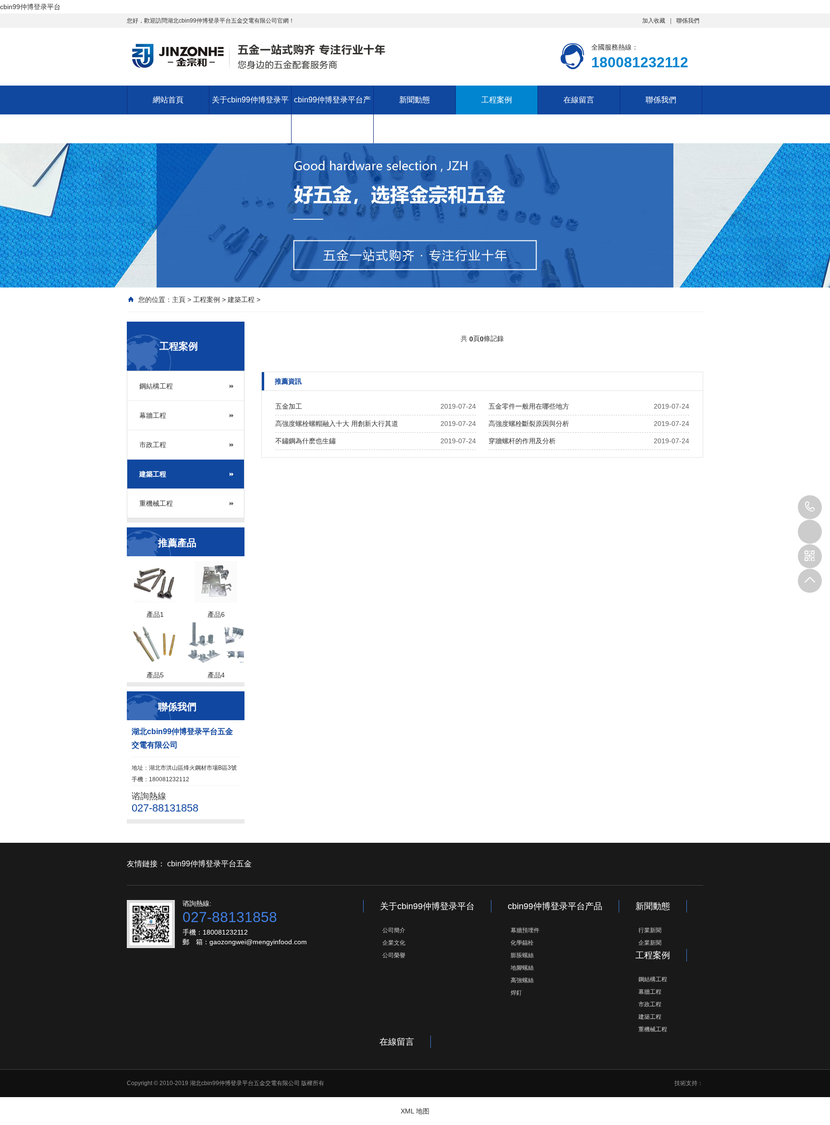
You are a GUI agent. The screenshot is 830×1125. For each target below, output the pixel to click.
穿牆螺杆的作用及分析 (522, 441)
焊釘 (516, 992)
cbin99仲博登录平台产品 (332, 114)
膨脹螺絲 (522, 955)
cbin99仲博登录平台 (30, 7)
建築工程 (241, 299)
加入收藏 (653, 20)
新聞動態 (414, 100)
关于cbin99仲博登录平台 (250, 114)
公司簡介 (393, 930)
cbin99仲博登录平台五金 (209, 864)
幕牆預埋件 (525, 930)
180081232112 (810, 507)
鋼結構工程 (156, 386)
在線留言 (578, 100)
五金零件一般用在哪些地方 (528, 406)
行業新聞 (649, 930)
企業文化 (393, 942)
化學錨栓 (522, 942)
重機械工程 (156, 503)
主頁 (178, 299)
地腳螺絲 (522, 967)
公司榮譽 (393, 955)
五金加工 (288, 406)
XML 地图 (415, 1111)
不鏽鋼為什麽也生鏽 (305, 441)
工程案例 (496, 100)
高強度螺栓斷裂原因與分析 (528, 423)
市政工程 (152, 445)
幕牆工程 (152, 415)
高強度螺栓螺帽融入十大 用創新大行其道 (336, 423)
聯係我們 (687, 20)
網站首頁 (168, 100)
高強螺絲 (522, 980)
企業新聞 (649, 942)
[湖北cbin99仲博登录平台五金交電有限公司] (256, 55)
